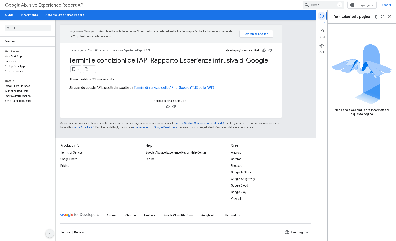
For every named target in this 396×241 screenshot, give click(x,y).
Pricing (64, 165)
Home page (76, 50)
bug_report (376, 16)
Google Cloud (239, 185)
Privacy (79, 232)
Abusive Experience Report (64, 15)
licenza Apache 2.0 (83, 127)
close (389, 16)
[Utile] (264, 50)
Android (236, 152)
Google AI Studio (241, 172)
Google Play (238, 192)
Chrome (236, 159)
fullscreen (382, 16)
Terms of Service (71, 152)
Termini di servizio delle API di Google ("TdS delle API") (174, 88)
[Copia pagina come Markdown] (86, 69)
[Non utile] (270, 50)
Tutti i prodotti (231, 215)
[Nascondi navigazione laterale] (50, 233)
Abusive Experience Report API (53, 5)
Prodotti (93, 50)
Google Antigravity (243, 179)
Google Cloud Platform (178, 215)
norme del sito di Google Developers (155, 127)
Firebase (236, 165)
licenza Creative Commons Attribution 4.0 (199, 123)
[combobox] (323, 5)
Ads (105, 50)
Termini (65, 232)
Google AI (207, 215)
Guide (9, 15)
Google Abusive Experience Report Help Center (176, 152)
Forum (150, 159)
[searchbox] (28, 28)
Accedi (386, 5)
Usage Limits (68, 159)
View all (236, 198)
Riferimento (29, 15)
